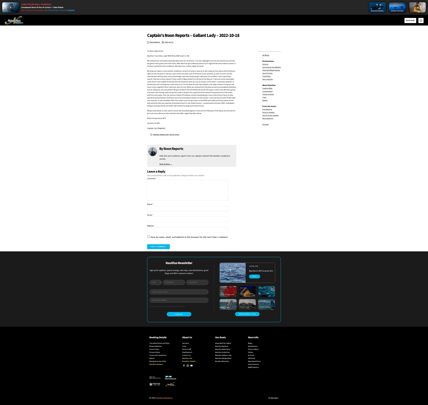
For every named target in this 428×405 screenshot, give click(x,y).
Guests (265, 100)
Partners (185, 343)
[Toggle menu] (421, 20)
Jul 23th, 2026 (253, 266)
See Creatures (267, 79)
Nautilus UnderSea (222, 352)
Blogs (250, 343)
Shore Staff (186, 349)
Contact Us (186, 355)
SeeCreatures (253, 364)
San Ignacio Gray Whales (271, 67)
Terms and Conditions (157, 355)
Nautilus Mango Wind (223, 358)
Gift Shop (251, 358)
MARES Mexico (253, 367)
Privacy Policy (154, 352)
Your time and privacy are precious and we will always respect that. (167, 306)
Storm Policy (154, 349)
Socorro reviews (268, 112)
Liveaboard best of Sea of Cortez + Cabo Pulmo (42, 7)
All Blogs (265, 55)
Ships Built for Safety (223, 343)
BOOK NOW (410, 20)
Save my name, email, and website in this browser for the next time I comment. (189, 237)
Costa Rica (266, 76)
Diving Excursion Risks (157, 361)
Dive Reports (267, 109)
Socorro (265, 64)
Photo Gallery (253, 349)
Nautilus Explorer (221, 346)
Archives (265, 124)
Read (254, 276)
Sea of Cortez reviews (270, 115)
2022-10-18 (169, 42)
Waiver (152, 358)
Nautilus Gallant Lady (161, 134)
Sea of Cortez (267, 73)
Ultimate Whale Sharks (271, 70)
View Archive (165, 164)
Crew (264, 97)
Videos (250, 352)
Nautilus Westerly (222, 361)
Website (150, 226)
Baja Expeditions (254, 361)
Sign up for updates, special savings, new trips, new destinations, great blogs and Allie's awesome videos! (179, 272)
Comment (152, 178)
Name (150, 204)
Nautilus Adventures (164, 398)
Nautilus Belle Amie (222, 349)
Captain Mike (267, 88)
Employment (187, 352)
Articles (251, 355)
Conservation (267, 91)
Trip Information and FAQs (159, 343)
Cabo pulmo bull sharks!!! (36, 4)
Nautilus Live (187, 358)
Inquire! (71, 10)
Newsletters (253, 346)
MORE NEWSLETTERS (247, 314)
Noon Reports (155, 42)
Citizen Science (268, 94)
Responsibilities (155, 346)
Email (150, 215)
